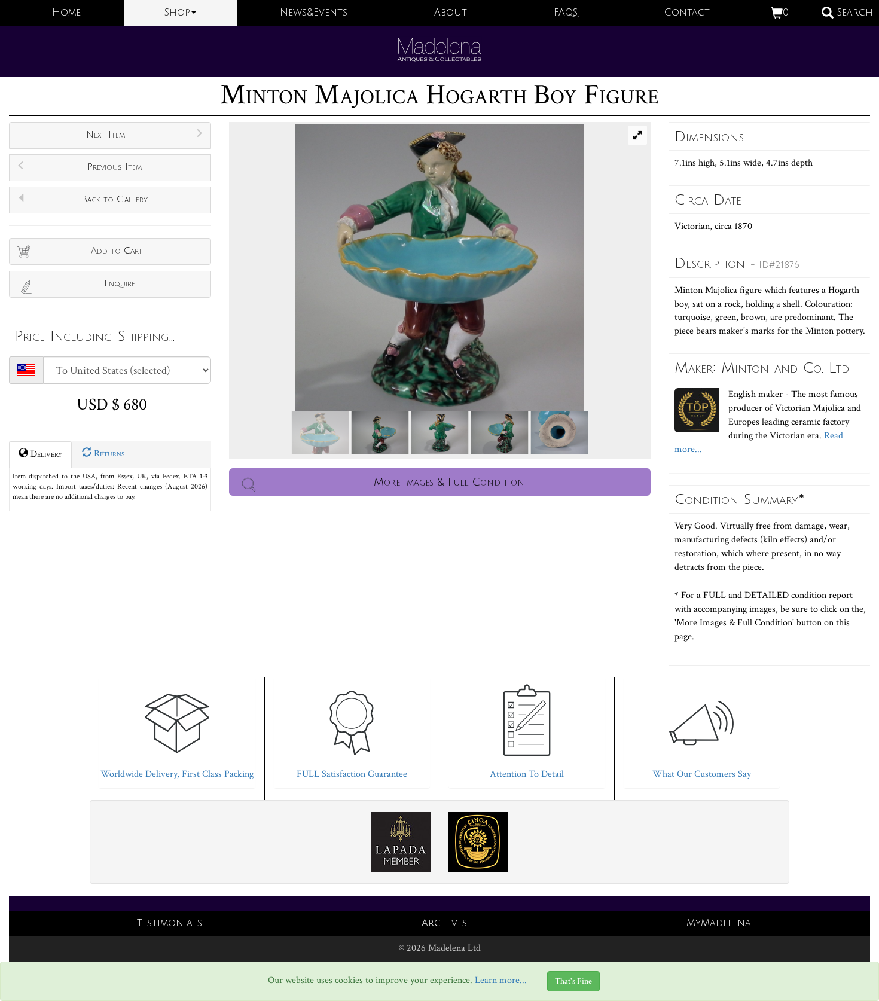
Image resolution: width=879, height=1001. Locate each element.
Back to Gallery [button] (114, 199)
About (450, 12)
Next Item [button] (105, 134)
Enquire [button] (119, 283)
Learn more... (501, 981)
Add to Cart (116, 250)
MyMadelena (718, 923)
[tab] (177, 730)
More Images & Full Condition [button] (449, 482)
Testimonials (169, 923)
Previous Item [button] (114, 167)
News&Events (313, 12)
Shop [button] (177, 12)
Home (66, 12)
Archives (444, 923)
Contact (687, 12)
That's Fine (573, 981)
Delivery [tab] (45, 454)
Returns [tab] (107, 453)
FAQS (566, 12)
